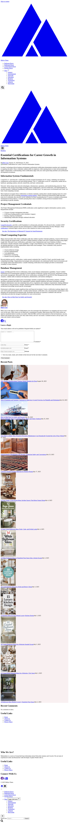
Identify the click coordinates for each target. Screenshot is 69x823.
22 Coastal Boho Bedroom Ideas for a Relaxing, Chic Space (18, 673)
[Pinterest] (7, 779)
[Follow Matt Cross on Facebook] (2, 321)
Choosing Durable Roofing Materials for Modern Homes (17, 471)
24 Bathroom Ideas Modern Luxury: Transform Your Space (17, 702)
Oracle (2, 272)
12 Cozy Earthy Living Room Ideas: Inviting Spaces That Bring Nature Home (23, 500)
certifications (4, 228)
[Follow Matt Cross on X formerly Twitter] (5, 321)
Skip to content (5, 1)
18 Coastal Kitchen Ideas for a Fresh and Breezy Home (16, 587)
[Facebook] (2, 779)
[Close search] (2, 816)
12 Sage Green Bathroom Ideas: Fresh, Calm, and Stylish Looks (19, 529)
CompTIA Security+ (7, 225)
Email (27, 348)
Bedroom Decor (8, 63)
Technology (11, 80)
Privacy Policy (8, 722)
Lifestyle (10, 82)
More (5, 799)
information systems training (29, 195)
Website (27, 351)
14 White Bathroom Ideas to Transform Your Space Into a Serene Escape (21, 558)
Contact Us (7, 720)
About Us (7, 718)
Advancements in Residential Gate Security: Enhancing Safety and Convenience (23, 454)
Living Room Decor (10, 66)
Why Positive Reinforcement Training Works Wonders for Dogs (19, 381)
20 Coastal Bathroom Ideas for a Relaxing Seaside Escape (17, 644)
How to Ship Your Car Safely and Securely (13, 417)
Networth (10, 75)
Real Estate (11, 83)
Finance (10, 72)
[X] (5, 779)
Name (27, 345)
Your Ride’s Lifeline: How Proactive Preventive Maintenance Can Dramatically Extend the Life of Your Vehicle (32, 436)
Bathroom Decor (9, 65)
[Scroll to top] (2, 787)
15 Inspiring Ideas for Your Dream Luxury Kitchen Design (17, 615)
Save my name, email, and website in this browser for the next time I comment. (25, 355)
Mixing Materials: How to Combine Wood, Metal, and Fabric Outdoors (21, 419)
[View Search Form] (2, 87)
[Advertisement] (34, 736)
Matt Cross (5, 162)
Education (11, 77)
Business (10, 79)
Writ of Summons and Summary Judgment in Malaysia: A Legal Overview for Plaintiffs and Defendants (30, 400)
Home (6, 717)
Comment (37, 341)
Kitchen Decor (8, 68)
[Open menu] (2, 148)
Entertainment (12, 74)
